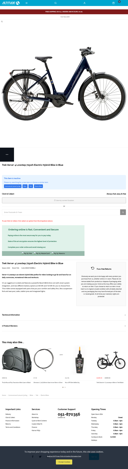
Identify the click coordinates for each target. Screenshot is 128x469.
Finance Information (12, 421)
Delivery (8, 414)
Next (124, 368)
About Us (35, 414)
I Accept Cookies (64, 462)
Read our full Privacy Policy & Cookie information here (64, 456)
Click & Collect (10, 417)
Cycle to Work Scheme (39, 421)
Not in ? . (14, 217)
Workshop (35, 417)
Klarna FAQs (36, 430)
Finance (34, 427)
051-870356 (69, 414)
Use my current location (65, 200)
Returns (8, 424)
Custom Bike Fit (37, 424)
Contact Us (61, 417)
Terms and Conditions (13, 427)
